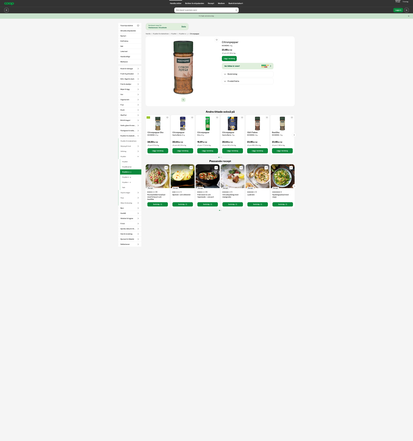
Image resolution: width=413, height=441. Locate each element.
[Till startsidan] (9, 3)
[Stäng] (408, 16)
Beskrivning (232, 74)
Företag (405, 2)
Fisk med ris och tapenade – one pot (205, 196)
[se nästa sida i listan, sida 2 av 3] (294, 135)
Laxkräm (251, 195)
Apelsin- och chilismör (181, 195)
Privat (398, 2)
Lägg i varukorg (229, 59)
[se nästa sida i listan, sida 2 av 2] (294, 186)
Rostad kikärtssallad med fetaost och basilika (156, 197)
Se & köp (156, 204)
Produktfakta (233, 81)
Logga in (398, 10)
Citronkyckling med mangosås (230, 196)
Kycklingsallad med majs (280, 196)
